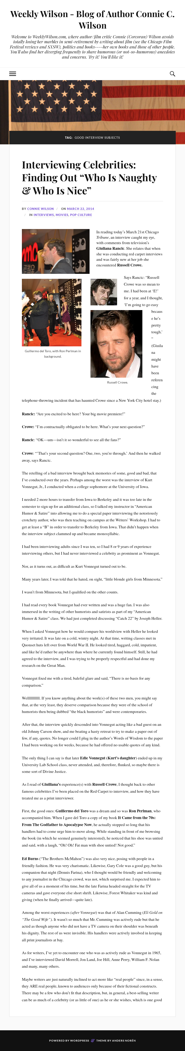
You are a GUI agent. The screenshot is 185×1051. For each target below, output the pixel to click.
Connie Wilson (40, 209)
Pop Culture (81, 215)
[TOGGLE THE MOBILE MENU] (12, 74)
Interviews (44, 215)
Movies (62, 215)
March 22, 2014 (80, 209)
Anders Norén (124, 1040)
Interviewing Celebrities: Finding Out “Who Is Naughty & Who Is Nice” (89, 177)
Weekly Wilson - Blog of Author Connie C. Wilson (92, 19)
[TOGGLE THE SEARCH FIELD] (172, 74)
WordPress (79, 1040)
